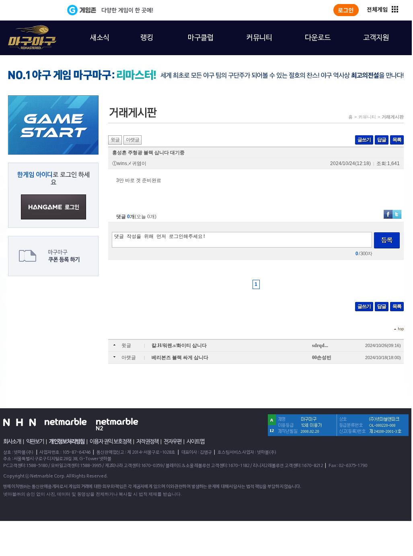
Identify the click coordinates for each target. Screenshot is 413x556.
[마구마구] (27, 33)
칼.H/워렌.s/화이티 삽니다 (179, 345)
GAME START (53, 125)
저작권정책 (147, 441)
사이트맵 (195, 441)
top (399, 329)
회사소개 (12, 441)
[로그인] (346, 10)
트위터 (396, 214)
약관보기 (35, 441)
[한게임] (34, 10)
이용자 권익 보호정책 (110, 441)
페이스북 (388, 214)
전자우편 (172, 441)
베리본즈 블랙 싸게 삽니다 (180, 357)
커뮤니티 (367, 116)
